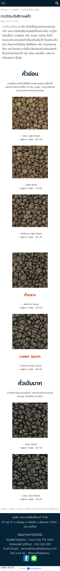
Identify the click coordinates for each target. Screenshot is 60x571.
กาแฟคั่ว (15, 9)
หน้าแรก (4, 9)
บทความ (8, 21)
